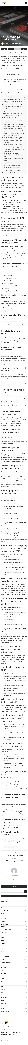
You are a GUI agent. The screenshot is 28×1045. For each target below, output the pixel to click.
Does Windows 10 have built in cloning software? (12, 107)
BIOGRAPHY (4, 916)
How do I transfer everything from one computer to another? (13, 145)
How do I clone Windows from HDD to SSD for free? (14, 162)
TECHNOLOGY (4, 1003)
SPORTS (3, 1000)
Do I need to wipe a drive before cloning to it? (14, 130)
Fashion (3, 940)
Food (2, 946)
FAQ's (2, 937)
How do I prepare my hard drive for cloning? (14, 133)
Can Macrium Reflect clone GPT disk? (12, 170)
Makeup (3, 976)
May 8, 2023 (18, 43)
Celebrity (3, 921)
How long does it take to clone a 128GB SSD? (14, 126)
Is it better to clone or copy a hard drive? (12, 113)
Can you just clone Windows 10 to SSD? (13, 147)
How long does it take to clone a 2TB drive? (14, 124)
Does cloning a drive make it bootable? (13, 120)
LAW (2, 970)
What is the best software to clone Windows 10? (14, 110)
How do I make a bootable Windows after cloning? (13, 159)
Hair (2, 951)
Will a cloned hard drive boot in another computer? (13, 141)
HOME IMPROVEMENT (6, 962)
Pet (2, 986)
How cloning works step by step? (11, 122)
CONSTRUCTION (5, 924)
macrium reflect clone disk (10, 847)
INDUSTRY (3, 965)
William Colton (9, 43)
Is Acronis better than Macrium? (11, 172)
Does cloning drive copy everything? (11, 119)
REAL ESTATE (4, 989)
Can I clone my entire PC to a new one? (12, 104)
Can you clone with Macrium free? (12, 135)
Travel (3, 1006)
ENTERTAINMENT (5, 935)
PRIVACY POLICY (16, 1032)
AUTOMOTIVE (4, 910)
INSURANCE (4, 967)
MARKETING (4, 978)
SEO (2, 992)
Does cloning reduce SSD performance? (13, 128)
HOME (2, 959)
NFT (2, 984)
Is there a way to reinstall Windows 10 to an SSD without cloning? (14, 150)
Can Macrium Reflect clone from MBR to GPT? (13, 168)
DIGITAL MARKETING (6, 929)
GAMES (3, 948)
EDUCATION (4, 932)
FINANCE (3, 943)
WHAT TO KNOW (5, 1011)
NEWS (2, 981)
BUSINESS (3, 918)
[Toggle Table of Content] (23, 97)
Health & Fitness (5, 956)
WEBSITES (3, 1008)
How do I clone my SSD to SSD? (11, 153)
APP (2, 905)
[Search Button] (25, 891)
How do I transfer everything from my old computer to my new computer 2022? (13, 138)
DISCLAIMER (4, 1034)
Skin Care (3, 995)
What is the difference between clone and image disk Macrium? (13, 102)
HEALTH (3, 954)
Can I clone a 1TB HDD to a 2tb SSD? (12, 115)
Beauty (3, 913)
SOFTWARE (4, 997)
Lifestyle (3, 973)
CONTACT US (11, 1034)
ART (2, 907)
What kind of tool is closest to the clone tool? (13, 155)
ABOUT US (8, 1032)
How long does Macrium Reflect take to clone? (14, 99)
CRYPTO (3, 926)
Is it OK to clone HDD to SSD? (10, 117)
